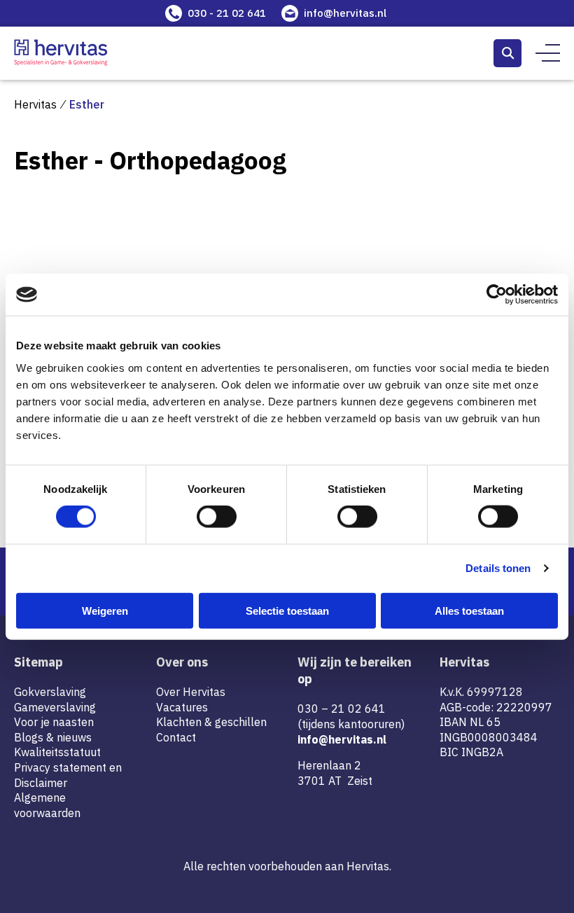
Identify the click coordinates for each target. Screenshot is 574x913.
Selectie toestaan (287, 610)
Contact (176, 737)
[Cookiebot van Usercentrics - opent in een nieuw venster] (496, 294)
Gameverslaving (55, 707)
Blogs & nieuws (53, 737)
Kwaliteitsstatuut (57, 752)
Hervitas (35, 104)
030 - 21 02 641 (227, 13)
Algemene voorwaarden (47, 805)
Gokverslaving (50, 692)
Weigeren (105, 610)
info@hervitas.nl (345, 13)
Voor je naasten (54, 722)
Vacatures (182, 707)
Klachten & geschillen (211, 722)
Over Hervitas (190, 692)
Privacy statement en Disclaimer (68, 775)
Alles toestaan (469, 610)
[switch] (217, 517)
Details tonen (498, 568)
